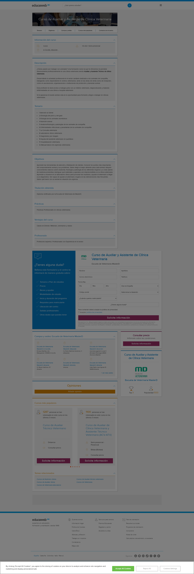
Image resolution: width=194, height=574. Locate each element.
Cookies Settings (170, 569)
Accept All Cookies (123, 569)
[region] (97, 567)
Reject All (147, 569)
